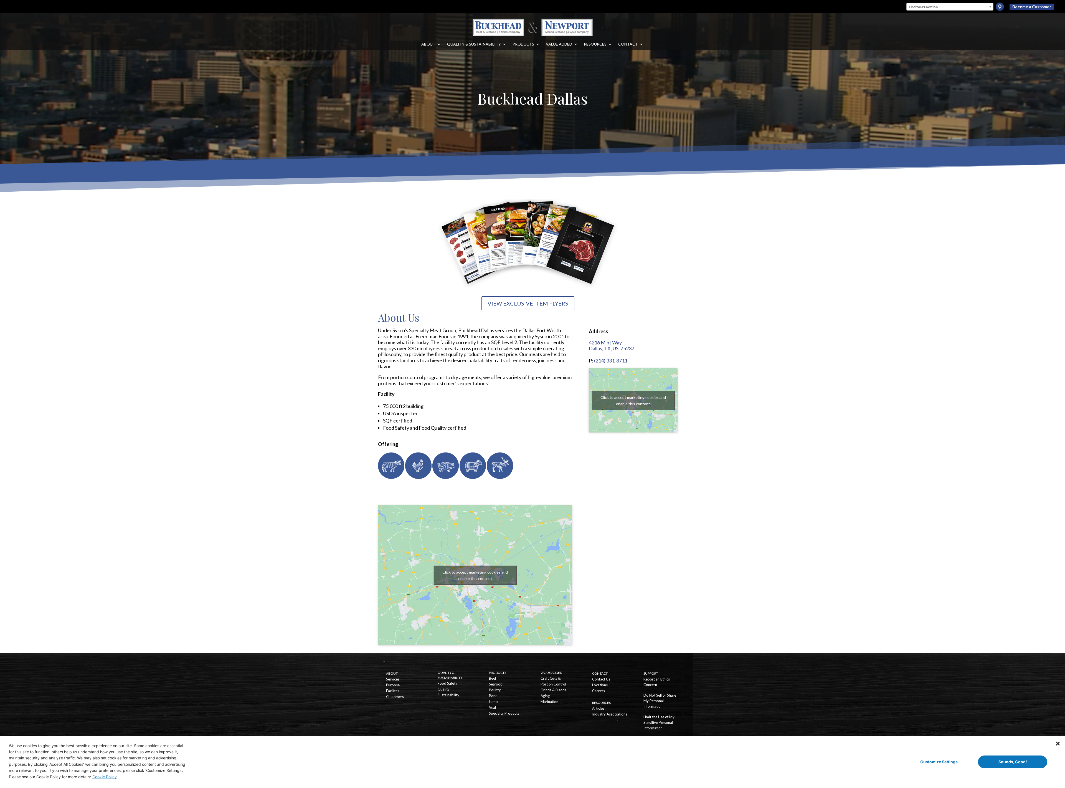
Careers (598, 691)
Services (392, 679)
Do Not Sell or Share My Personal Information (659, 701)
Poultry (495, 690)
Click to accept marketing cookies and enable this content (475, 575)
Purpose (393, 685)
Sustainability (448, 695)
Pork (493, 696)
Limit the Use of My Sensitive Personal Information (658, 722)
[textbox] (950, 7)
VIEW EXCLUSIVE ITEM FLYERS (528, 303)
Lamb (493, 701)
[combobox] (949, 7)
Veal (492, 707)
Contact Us (601, 679)
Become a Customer (1031, 6)
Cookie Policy (104, 776)
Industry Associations (609, 714)
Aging (545, 696)
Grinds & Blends (553, 690)
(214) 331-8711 (610, 360)
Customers (395, 696)
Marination (549, 701)
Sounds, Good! (1012, 761)
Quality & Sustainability (474, 44)
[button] (1058, 743)
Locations (600, 685)
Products (523, 44)
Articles (598, 708)
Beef (492, 678)
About (428, 44)
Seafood (496, 684)
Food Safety (447, 683)
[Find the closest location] (1000, 6)
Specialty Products (504, 713)
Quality (444, 689)
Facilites (392, 691)
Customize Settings (939, 761)
